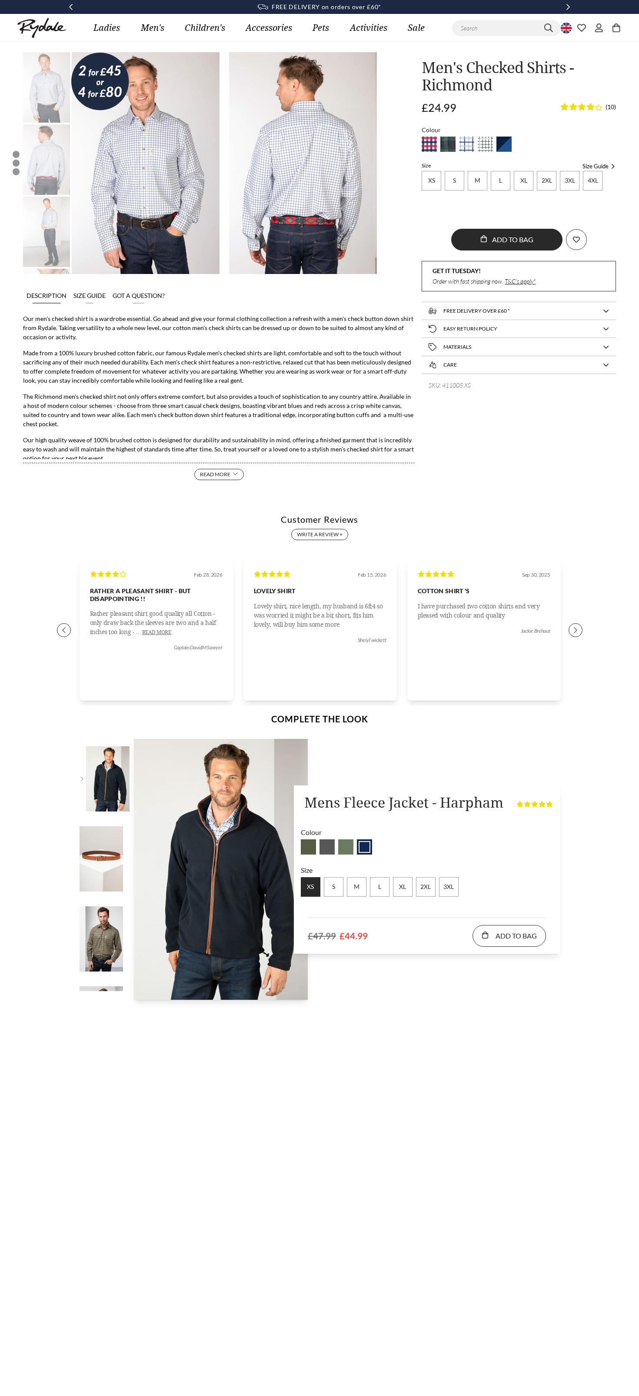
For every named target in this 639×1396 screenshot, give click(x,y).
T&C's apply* (520, 281)
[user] (599, 28)
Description (47, 295)
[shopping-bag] (616, 28)
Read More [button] (156, 632)
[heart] (581, 28)
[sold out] (429, 144)
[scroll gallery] (16, 154)
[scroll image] (46, 87)
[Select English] (565, 28)
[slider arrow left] (64, 630)
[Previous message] (71, 7)
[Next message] (568, 7)
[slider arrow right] (575, 630)
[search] (548, 28)
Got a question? (139, 295)
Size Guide (89, 295)
